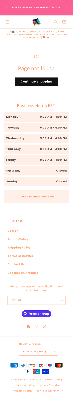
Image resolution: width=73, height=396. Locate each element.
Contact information (49, 390)
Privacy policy (25, 385)
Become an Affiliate (22, 273)
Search (13, 231)
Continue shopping (36, 81)
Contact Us (16, 264)
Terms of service (49, 385)
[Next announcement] (66, 8)
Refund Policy (17, 239)
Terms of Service (20, 256)
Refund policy (54, 379)
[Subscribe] (61, 300)
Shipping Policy (19, 247)
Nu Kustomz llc (29, 379)
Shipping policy (23, 390)
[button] (7, 22)
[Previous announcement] (7, 8)
